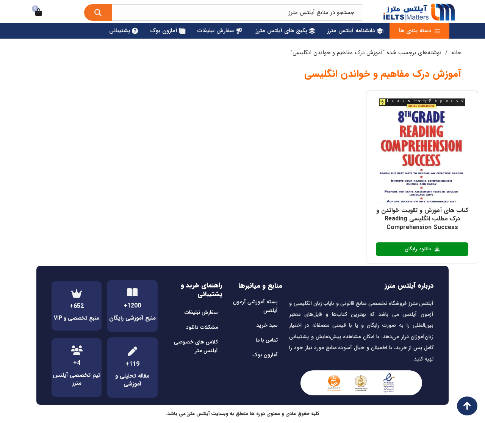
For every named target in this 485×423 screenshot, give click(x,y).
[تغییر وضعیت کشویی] (437, 31)
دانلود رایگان (418, 249)
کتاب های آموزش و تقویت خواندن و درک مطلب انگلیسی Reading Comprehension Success (422, 219)
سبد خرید (267, 325)
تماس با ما (267, 340)
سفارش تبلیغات (201, 312)
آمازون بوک (265, 355)
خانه (456, 52)
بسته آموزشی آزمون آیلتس (255, 306)
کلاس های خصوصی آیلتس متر (196, 346)
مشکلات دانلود (202, 327)
